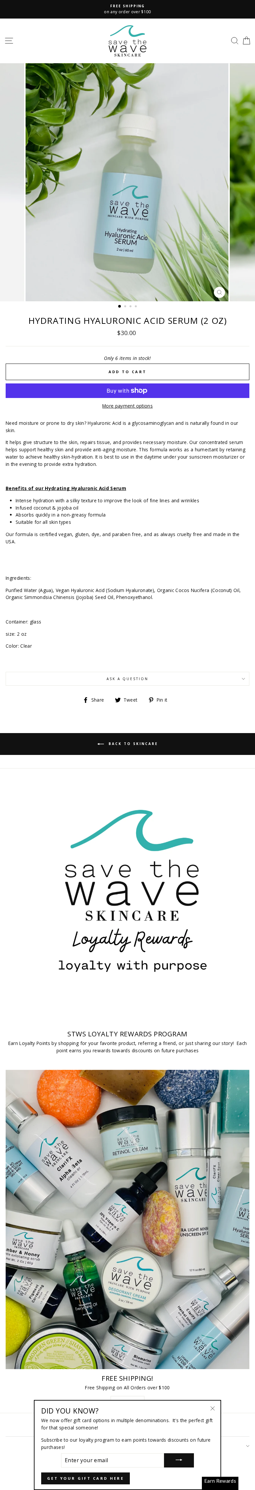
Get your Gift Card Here (85, 1478)
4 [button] (136, 307)
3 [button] (131, 307)
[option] (127, 9)
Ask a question (128, 678)
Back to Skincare (132, 743)
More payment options (127, 406)
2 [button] (126, 307)
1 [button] (120, 306)
